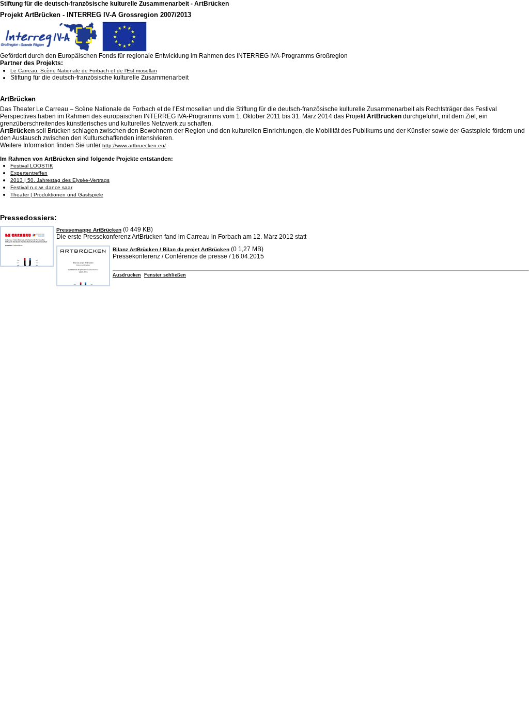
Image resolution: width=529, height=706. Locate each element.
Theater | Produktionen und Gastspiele (56, 194)
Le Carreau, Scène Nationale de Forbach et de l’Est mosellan (83, 70)
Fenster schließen (165, 275)
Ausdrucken (127, 275)
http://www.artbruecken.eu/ (134, 145)
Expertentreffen (29, 173)
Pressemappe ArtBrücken (88, 230)
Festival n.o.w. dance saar (41, 187)
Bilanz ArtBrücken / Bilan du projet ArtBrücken (171, 249)
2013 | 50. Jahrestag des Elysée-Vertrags (60, 180)
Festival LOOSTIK (31, 165)
